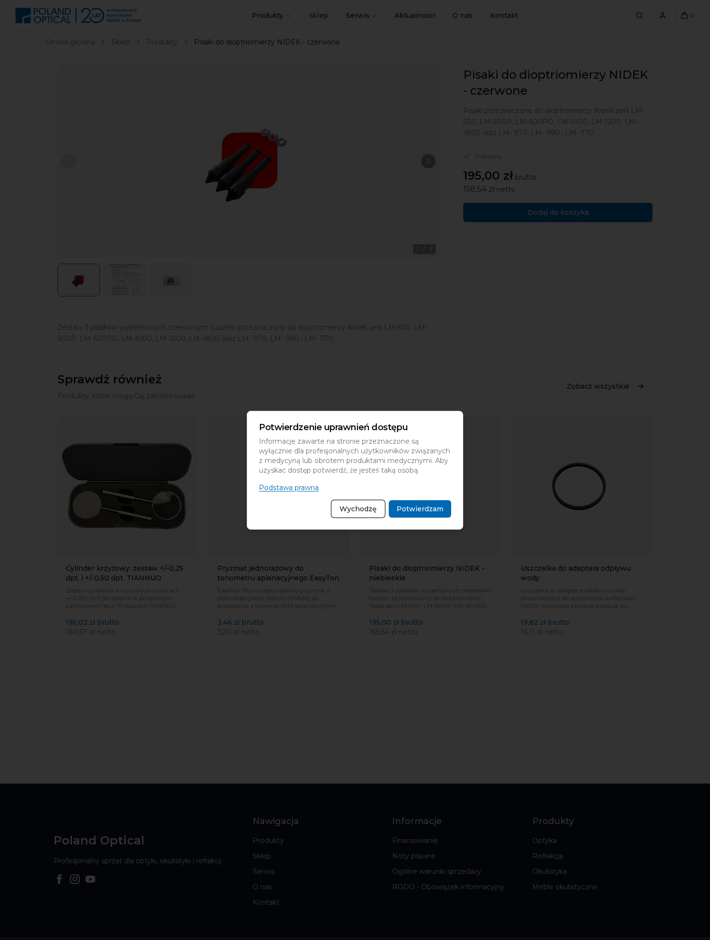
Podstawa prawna (289, 487)
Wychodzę (358, 509)
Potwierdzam (420, 509)
